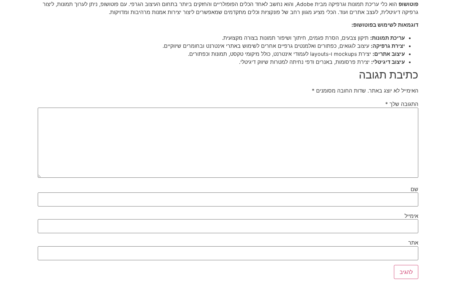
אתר (413, 242)
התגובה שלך (401, 104)
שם (414, 189)
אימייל (411, 216)
